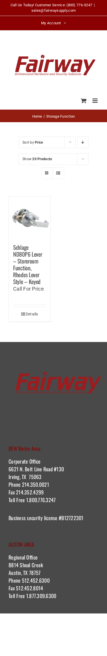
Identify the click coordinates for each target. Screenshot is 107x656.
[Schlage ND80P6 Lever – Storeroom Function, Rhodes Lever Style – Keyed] (30, 217)
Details (32, 314)
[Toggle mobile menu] (95, 101)
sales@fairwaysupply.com (53, 10)
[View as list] (58, 173)
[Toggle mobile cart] (83, 101)
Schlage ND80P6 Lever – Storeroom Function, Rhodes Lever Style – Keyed (27, 264)
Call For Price (28, 289)
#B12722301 (72, 518)
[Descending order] (82, 142)
